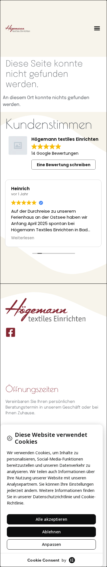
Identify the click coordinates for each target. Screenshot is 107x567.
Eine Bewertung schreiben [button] (63, 165)
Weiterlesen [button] (22, 238)
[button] (97, 28)
